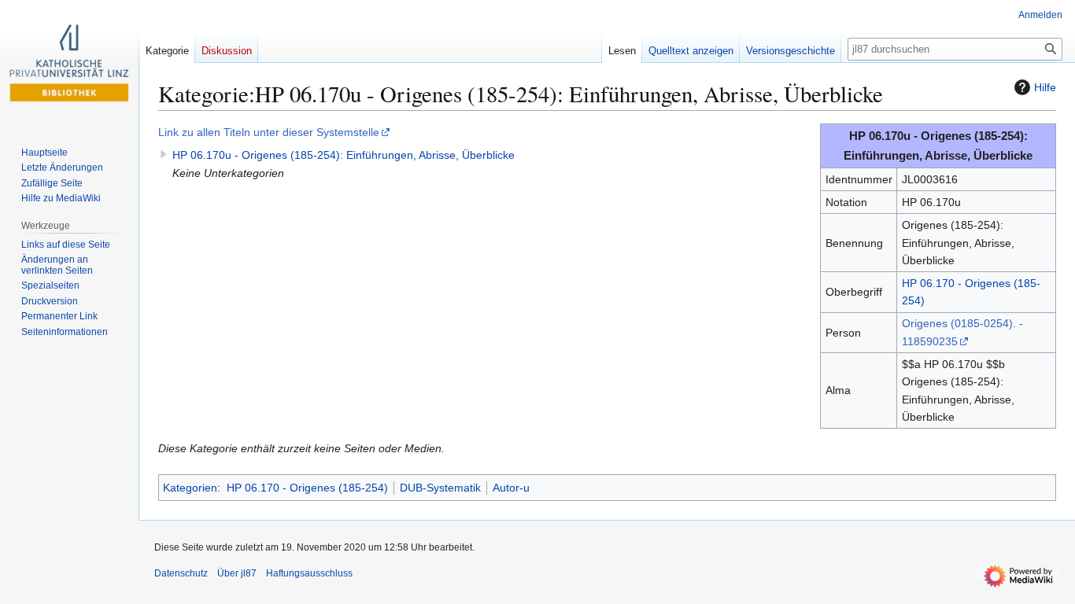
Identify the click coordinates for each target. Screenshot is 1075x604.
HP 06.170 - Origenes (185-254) (307, 487)
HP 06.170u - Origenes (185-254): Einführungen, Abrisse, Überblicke (343, 155)
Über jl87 (237, 573)
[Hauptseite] (69, 63)
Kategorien (190, 487)
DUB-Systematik (440, 487)
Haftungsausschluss (309, 573)
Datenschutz (181, 573)
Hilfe (1045, 87)
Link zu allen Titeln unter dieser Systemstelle (268, 132)
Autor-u (511, 487)
